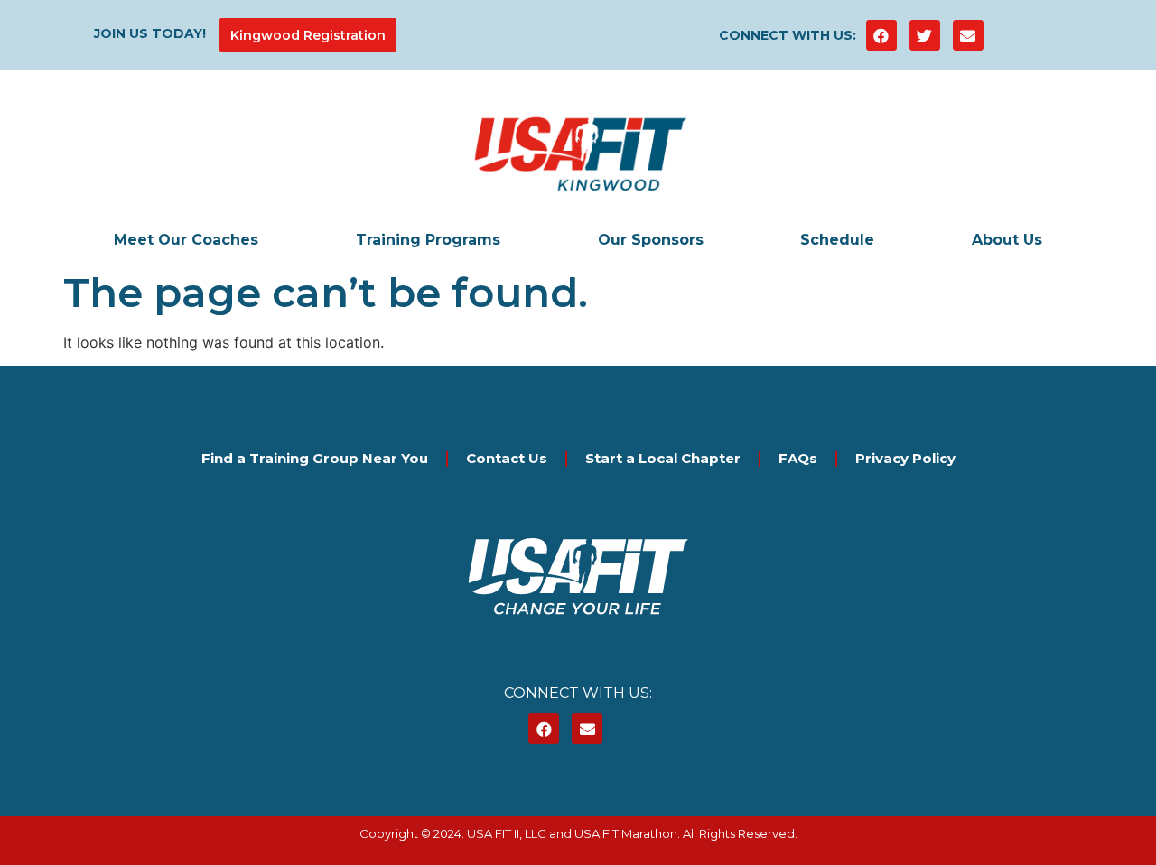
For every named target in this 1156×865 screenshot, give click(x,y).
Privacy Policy (905, 458)
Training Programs (428, 239)
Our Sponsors (651, 239)
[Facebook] (881, 35)
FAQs (797, 458)
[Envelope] (968, 35)
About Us (1007, 239)
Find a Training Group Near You (314, 458)
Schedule (837, 239)
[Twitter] (924, 35)
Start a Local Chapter (663, 458)
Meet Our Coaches (186, 239)
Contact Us (506, 458)
